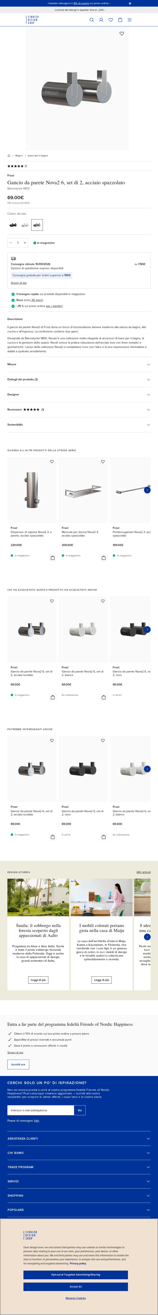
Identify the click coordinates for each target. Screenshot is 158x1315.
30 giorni (37, 300)
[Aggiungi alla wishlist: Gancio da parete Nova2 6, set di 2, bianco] (102, 601)
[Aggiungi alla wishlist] (121, 33)
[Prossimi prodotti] (147, 490)
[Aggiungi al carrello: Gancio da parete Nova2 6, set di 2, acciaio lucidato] (53, 697)
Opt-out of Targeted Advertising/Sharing (75, 1274)
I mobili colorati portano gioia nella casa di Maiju (101, 927)
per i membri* (54, 306)
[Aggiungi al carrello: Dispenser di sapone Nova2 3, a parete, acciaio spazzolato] (53, 558)
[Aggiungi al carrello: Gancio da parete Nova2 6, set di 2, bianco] (104, 697)
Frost (10, 175)
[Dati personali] (101, 19)
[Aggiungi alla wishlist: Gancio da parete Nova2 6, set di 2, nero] (102, 740)
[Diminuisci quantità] (10, 243)
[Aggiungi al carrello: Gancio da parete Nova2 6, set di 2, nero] (104, 837)
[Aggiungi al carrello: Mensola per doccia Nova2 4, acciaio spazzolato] (104, 558)
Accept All (76, 1286)
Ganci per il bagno (38, 155)
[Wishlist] (111, 19)
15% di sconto (81, 3)
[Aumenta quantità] (25, 243)
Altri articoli (144, 872)
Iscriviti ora (18, 1064)
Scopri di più (15, 1052)
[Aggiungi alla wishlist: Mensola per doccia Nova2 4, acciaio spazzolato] (102, 461)
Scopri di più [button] (19, 283)
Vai (80, 1110)
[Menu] (129, 19)
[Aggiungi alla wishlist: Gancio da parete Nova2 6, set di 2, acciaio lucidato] (51, 601)
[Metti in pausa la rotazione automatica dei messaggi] (130, 3)
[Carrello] (120, 19)
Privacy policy (78, 1263)
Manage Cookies (76, 1298)
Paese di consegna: (20, 1120)
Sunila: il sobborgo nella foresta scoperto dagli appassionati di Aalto (38, 930)
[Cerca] (92, 19)
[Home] (8, 155)
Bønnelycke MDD (18, 188)
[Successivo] (147, 937)
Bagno (19, 155)
